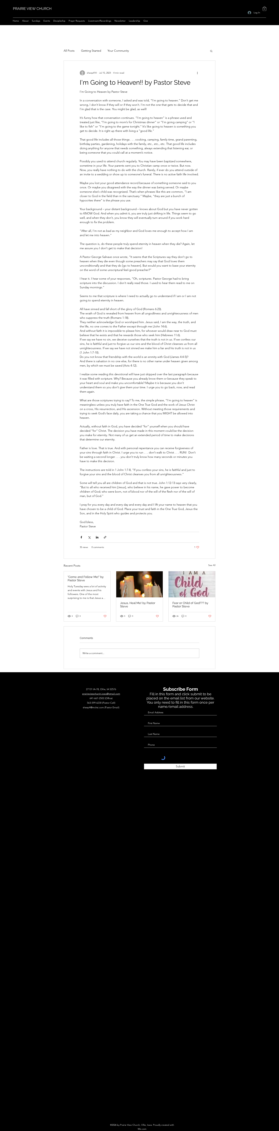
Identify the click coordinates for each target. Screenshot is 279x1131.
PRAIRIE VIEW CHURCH (32, 8)
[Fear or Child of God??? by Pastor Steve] (192, 584)
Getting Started (91, 50)
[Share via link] (105, 537)
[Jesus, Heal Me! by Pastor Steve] (139, 584)
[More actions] (197, 73)
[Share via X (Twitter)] (89, 537)
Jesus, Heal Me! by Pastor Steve (137, 604)
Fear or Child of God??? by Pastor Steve (190, 604)
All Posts (69, 50)
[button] (264, 8)
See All (211, 565)
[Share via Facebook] (81, 537)
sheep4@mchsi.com (93, 707)
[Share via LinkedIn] (97, 537)
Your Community (118, 50)
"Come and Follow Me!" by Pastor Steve (86, 578)
